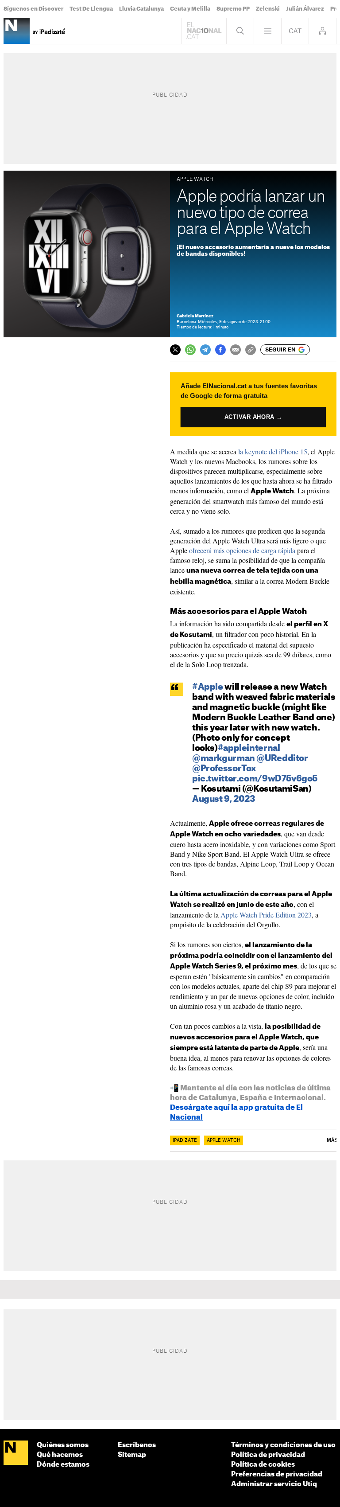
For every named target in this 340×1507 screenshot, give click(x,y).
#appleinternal (249, 748)
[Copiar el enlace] (250, 349)
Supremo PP (233, 9)
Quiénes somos (63, 1445)
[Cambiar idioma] (295, 31)
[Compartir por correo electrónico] (235, 349)
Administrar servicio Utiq (274, 1484)
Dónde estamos (63, 1464)
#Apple (207, 687)
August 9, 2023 (223, 799)
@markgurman (223, 758)
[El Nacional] (16, 1453)
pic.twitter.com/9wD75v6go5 (254, 779)
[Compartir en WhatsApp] (190, 349)
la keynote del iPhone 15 (272, 451)
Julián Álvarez (305, 9)
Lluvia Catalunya (141, 9)
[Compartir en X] (175, 349)
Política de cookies (263, 1464)
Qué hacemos (60, 1455)
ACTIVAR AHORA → (253, 416)
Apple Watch (223, 1140)
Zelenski (268, 9)
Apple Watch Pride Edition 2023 (266, 914)
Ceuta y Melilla (190, 9)
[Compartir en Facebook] (220, 349)
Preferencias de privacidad (276, 1474)
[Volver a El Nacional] (204, 31)
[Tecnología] (17, 31)
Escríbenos (137, 1445)
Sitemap (132, 1455)
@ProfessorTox (224, 769)
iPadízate (185, 1140)
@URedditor (282, 758)
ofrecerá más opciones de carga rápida (242, 550)
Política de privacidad (268, 1455)
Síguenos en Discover (33, 9)
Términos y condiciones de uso (283, 1445)
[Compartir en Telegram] (205, 349)
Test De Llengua (91, 9)
